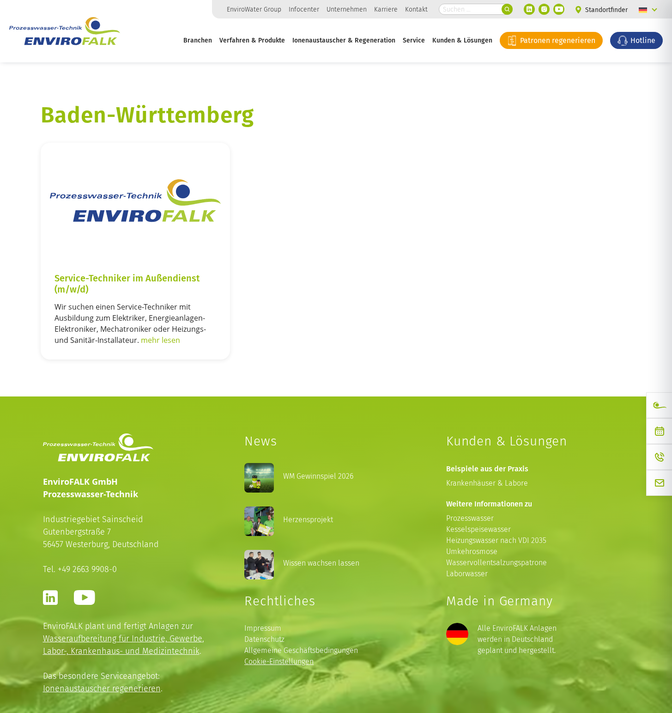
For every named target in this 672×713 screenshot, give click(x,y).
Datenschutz (264, 639)
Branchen (197, 40)
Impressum (262, 628)
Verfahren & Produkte (252, 40)
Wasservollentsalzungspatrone (496, 562)
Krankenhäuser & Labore (487, 483)
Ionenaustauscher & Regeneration (343, 40)
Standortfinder (605, 10)
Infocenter (304, 9)
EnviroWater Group (254, 9)
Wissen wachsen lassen (321, 563)
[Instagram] (544, 9)
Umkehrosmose (471, 551)
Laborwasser (467, 573)
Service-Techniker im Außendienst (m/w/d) (127, 283)
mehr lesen (160, 340)
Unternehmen (347, 9)
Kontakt (416, 9)
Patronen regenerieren (556, 40)
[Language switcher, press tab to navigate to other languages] (648, 9)
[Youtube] (558, 9)
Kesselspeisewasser (478, 529)
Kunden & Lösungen (462, 40)
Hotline (642, 40)
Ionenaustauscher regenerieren (102, 688)
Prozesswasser (470, 518)
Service (414, 40)
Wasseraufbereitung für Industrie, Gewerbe (122, 638)
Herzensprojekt (308, 519)
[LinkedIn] (529, 9)
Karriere (386, 9)
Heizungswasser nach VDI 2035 (496, 540)
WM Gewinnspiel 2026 (318, 476)
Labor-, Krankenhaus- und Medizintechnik (121, 651)
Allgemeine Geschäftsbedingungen (301, 650)
